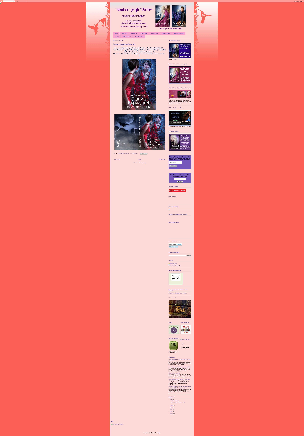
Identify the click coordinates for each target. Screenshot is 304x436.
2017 (171, 405)
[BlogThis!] (142, 154)
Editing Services (127, 37)
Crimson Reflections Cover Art (124, 44)
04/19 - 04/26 (175, 401)
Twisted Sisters (166, 33)
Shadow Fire (134, 33)
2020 (171, 399)
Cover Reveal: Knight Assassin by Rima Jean (179, 379)
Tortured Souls (154, 33)
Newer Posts (117, 159)
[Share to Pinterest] (146, 154)
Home (116, 33)
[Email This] (140, 154)
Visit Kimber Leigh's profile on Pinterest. (178, 293)
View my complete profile (174, 265)
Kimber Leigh (173, 263)
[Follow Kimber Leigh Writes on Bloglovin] (175, 245)
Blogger (158, 432)
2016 (171, 407)
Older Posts (162, 159)
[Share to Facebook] (145, 154)
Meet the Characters (178, 33)
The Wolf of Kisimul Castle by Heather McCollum (180, 367)
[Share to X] (143, 154)
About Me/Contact (139, 37)
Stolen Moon (144, 33)
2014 (171, 411)
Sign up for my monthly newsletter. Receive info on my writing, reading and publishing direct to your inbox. (180, 158)
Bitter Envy (124, 33)
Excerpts (117, 37)
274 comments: (134, 153)
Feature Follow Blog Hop (174, 373)
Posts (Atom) (142, 163)
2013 (171, 413)
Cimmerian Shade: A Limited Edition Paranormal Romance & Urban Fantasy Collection (180, 387)
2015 (171, 409)
